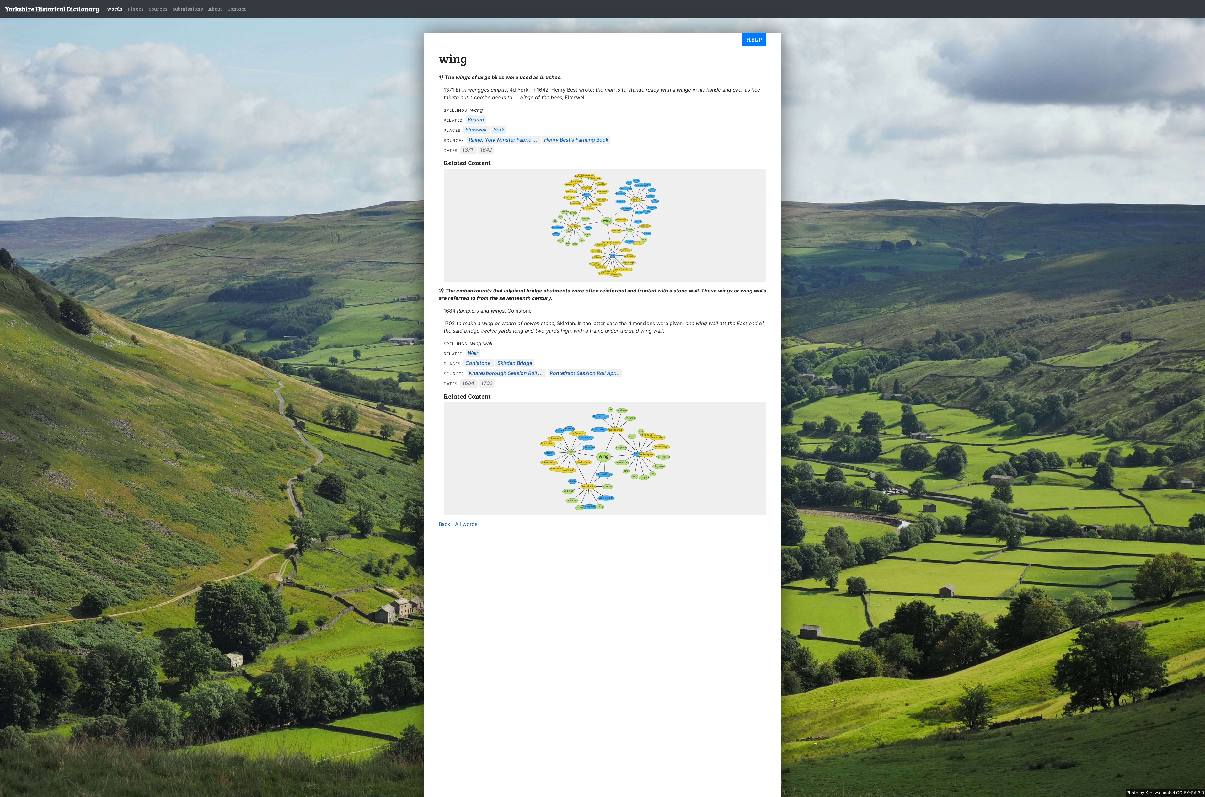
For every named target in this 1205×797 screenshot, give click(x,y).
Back (444, 524)
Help (754, 39)
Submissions (188, 8)
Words (114, 8)
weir (473, 353)
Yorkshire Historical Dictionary (52, 8)
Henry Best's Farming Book (576, 140)
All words (466, 524)
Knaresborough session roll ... (506, 373)
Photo (1133, 792)
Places (135, 8)
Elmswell (475, 130)
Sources (158, 8)
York (498, 130)
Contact (236, 8)
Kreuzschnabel (1160, 792)
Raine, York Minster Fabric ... (503, 140)
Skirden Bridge (514, 363)
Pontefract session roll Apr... (585, 373)
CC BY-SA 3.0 (1190, 792)
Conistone (477, 363)
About (215, 8)
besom (476, 120)
